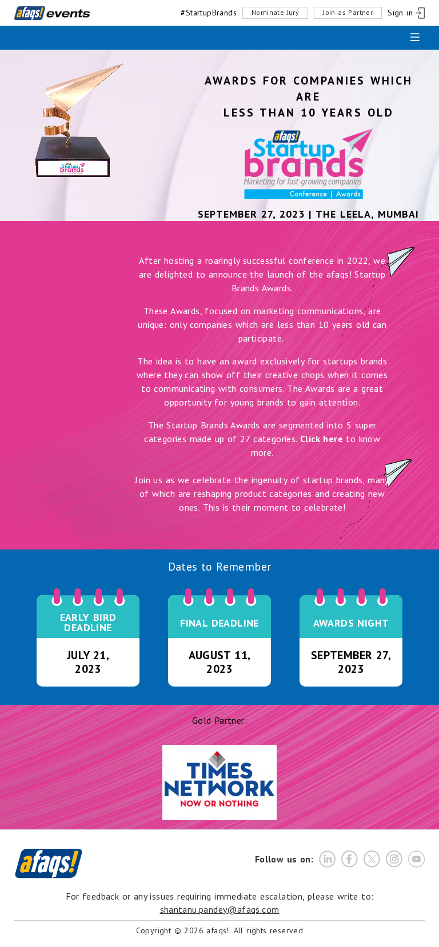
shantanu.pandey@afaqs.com (220, 909)
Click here (321, 438)
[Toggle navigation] (415, 38)
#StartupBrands (209, 12)
